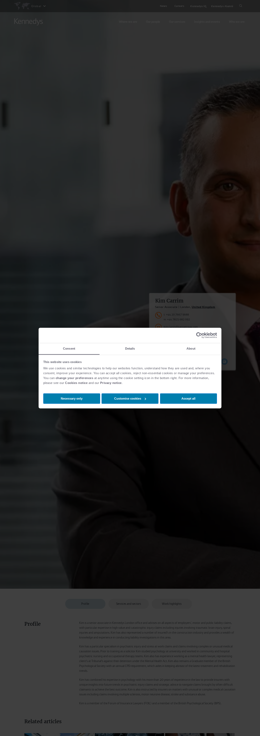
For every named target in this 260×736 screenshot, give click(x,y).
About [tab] (190, 348)
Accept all (188, 398)
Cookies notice (76, 383)
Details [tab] (130, 348)
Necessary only (71, 398)
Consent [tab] (69, 348)
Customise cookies (127, 398)
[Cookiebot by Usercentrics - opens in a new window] (199, 335)
